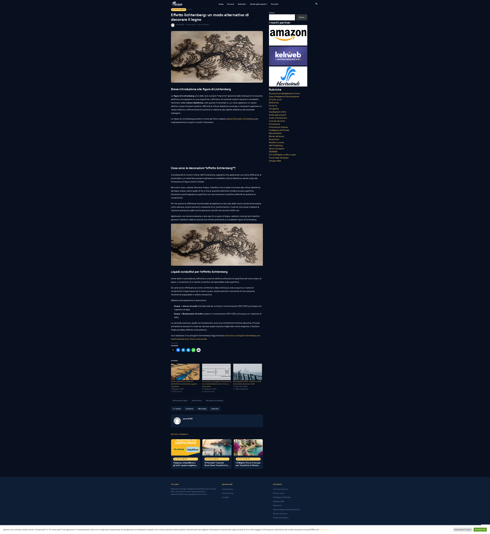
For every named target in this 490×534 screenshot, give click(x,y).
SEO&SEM (273, 151)
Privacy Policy (227, 489)
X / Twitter (177, 409)
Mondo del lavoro (276, 136)
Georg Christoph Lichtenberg (240, 119)
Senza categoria (276, 148)
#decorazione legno (180, 400)
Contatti (274, 4)
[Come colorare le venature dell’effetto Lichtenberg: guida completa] (185, 372)
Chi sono (230, 4)
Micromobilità (275, 133)
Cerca (271, 12)
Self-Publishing (276, 145)
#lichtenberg (196, 400)
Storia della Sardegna (279, 158)
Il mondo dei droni (277, 121)
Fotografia (274, 109)
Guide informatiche (278, 118)
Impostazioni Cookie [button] (463, 530)
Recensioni (274, 139)
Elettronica (274, 102)
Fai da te (273, 105)
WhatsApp (202, 409)
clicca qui (324, 530)
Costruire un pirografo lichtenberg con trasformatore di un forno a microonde (216, 384)
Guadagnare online (277, 112)
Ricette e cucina (276, 142)
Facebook (189, 409)
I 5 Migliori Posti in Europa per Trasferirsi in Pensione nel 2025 (248, 465)
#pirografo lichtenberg (214, 400)
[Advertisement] (217, 144)
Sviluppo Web (275, 161)
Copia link (215, 409)
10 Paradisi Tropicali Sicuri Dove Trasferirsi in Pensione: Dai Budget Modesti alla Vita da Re (216, 467)
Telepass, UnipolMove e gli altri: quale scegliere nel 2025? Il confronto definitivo (184, 467)
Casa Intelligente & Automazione (284, 96)
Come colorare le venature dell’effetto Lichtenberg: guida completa (184, 384)
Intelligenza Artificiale (279, 130)
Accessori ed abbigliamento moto (284, 93)
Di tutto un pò (178, 9)
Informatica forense (278, 127)
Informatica (274, 124)
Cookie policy (227, 493)
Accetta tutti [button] (480, 530)
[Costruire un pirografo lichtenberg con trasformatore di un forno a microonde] (216, 372)
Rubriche (241, 4)
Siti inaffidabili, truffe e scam (282, 154)
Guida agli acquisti (258, 4)
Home (221, 4)
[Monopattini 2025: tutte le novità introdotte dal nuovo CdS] (247, 372)
